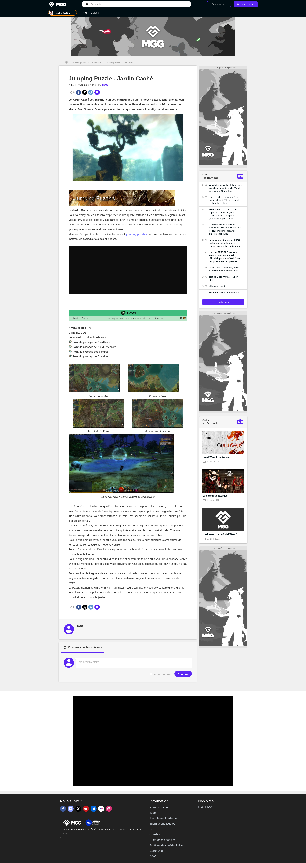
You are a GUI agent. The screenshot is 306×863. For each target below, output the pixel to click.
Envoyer (184, 674)
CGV (152, 856)
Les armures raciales (215, 495)
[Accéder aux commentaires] (97, 92)
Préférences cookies (162, 839)
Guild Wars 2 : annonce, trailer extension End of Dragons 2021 (224, 269)
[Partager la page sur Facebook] (78, 92)
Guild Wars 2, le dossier (216, 457)
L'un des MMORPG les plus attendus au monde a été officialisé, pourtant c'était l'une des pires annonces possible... (224, 257)
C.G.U (153, 829)
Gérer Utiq (156, 850)
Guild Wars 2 (97, 63)
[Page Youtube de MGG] (86, 809)
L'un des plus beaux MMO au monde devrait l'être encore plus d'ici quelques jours (225, 200)
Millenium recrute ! (218, 286)
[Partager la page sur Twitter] (84, 92)
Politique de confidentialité (166, 845)
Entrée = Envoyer (162, 674)
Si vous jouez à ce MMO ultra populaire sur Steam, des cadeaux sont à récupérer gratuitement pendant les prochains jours (223, 214)
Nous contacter (159, 807)
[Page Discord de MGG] (71, 809)
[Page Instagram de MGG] (109, 809)
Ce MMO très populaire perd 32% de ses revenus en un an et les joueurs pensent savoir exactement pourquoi (225, 229)
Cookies (154, 834)
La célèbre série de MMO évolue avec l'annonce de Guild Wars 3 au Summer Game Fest (225, 188)
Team (153, 812)
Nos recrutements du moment (224, 292)
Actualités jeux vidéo (80, 63)
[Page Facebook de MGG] (63, 809)
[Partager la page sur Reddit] (90, 92)
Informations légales (162, 823)
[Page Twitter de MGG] (78, 809)
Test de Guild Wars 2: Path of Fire (223, 278)
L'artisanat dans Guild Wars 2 (220, 534)
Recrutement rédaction (163, 818)
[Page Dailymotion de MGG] (94, 809)
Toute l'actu (223, 302)
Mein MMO (205, 807)
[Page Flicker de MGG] (101, 809)
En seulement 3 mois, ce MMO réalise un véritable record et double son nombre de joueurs (224, 243)
